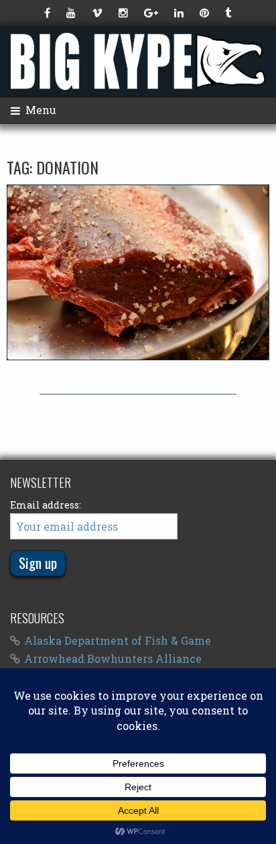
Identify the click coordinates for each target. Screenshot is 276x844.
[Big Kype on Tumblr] (229, 12)
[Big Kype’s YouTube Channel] (72, 12)
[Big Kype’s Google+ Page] (152, 12)
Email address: (45, 504)
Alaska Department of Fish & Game (117, 640)
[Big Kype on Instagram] (124, 12)
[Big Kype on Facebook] (49, 12)
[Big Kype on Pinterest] (205, 12)
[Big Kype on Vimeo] (98, 12)
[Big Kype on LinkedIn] (180, 12)
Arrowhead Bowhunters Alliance (113, 658)
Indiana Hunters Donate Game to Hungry (138, 271)
